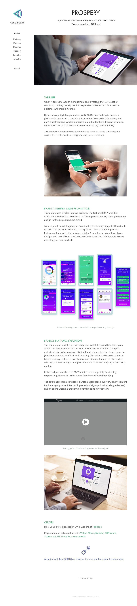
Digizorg (17, 38)
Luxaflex (17, 54)
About (17, 68)
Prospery (17, 50)
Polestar (17, 42)
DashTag (17, 46)
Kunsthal (17, 58)
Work (17, 34)
